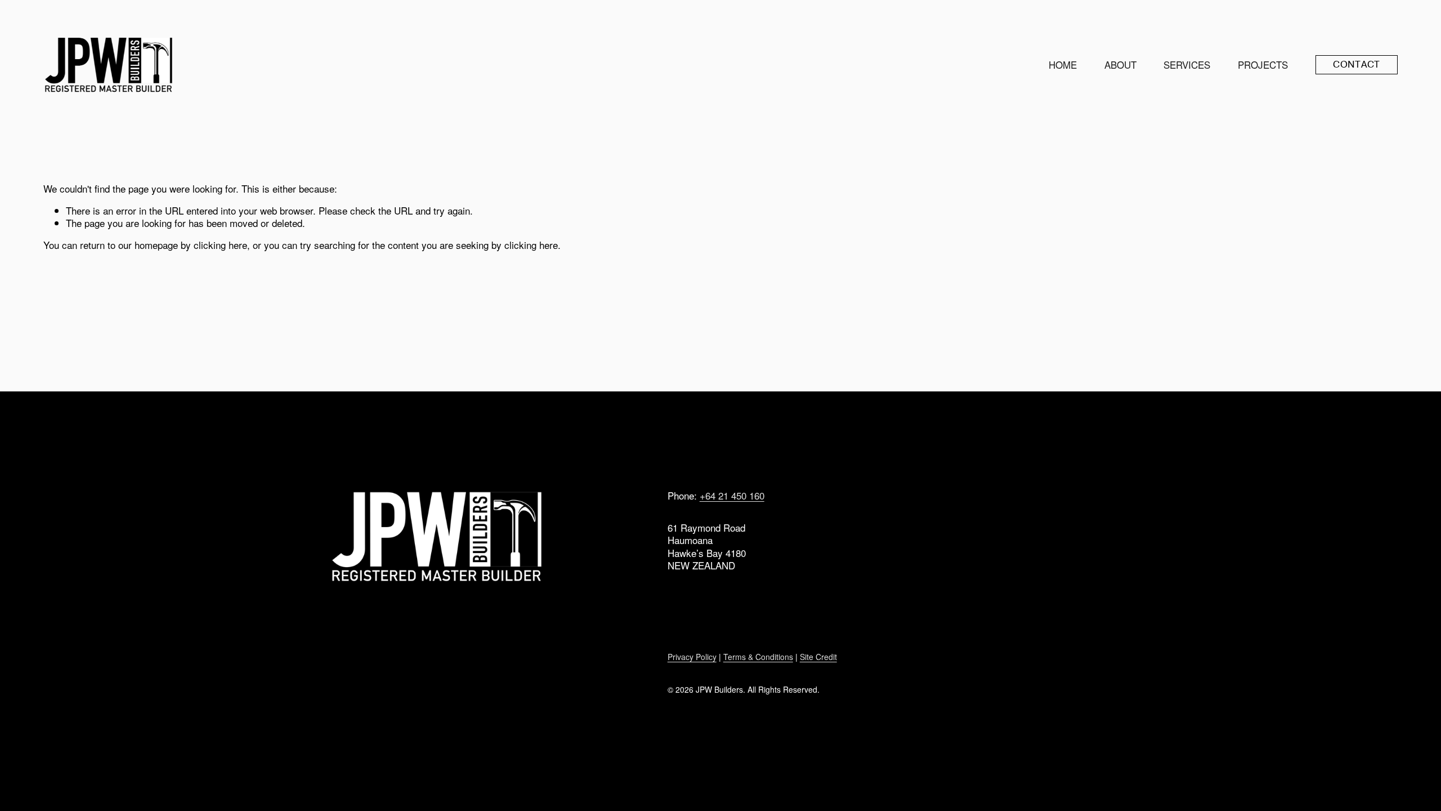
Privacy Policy (692, 657)
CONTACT (1356, 64)
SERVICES (1186, 64)
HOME (1063, 64)
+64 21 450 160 (732, 495)
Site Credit (818, 657)
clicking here (220, 245)
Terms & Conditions (758, 657)
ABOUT (1120, 64)
